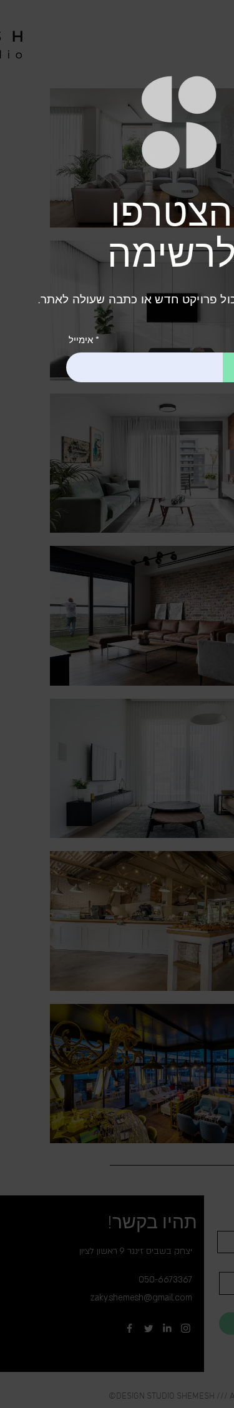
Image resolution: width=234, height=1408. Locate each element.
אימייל (81, 339)
